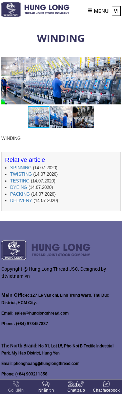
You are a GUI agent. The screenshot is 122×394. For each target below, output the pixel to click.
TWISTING (21, 174)
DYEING (18, 187)
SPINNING (21, 167)
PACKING (20, 194)
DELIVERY (21, 200)
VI (116, 10)
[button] (114, 61)
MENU (101, 10)
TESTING (19, 180)
